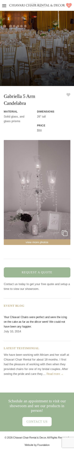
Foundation (43, 444)
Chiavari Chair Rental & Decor (37, 5)
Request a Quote (37, 272)
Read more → (55, 373)
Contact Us (37, 421)
